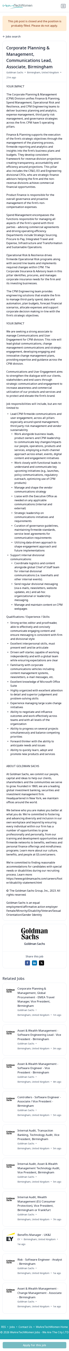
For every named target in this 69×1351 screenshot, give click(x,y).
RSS (3, 1327)
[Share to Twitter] (41, 962)
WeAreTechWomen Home (52, 1327)
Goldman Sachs (14, 72)
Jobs (12, 1327)
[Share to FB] (27, 962)
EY (18, 1239)
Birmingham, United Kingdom (43, 72)
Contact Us (25, 1327)
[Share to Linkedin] (34, 962)
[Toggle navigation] (63, 6)
